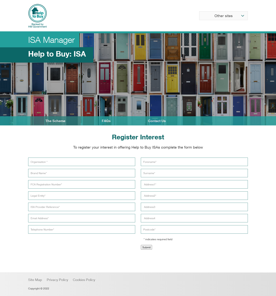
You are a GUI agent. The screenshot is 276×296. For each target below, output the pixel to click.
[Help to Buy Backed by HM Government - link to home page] (37, 16)
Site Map (35, 280)
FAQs (106, 121)
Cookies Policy (84, 280)
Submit (146, 247)
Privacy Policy (57, 280)
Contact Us (157, 121)
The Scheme (55, 121)
